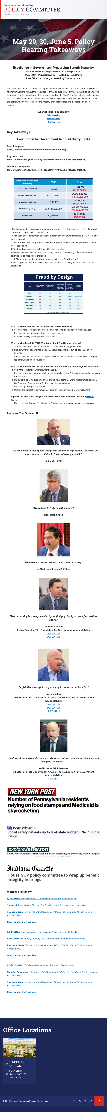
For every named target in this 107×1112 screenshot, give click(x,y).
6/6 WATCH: (53, 711)
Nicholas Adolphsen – (18, 972)
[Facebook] (74, 1101)
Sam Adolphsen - (16, 905)
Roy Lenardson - (16, 912)
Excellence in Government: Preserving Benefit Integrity (51, 898)
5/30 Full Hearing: (16, 932)
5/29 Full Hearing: (16, 898)
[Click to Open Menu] (100, 14)
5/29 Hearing (53, 115)
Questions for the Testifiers (21, 922)
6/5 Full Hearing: (15, 965)
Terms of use (42, 1101)
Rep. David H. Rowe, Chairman (32, 9)
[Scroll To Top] (99, 1101)
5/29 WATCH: (53, 633)
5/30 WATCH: (53, 637)
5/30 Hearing (53, 118)
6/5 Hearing (53, 122)
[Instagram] (85, 1101)
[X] (79, 1101)
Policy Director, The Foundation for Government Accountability (55, 905)
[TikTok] (90, 1101)
